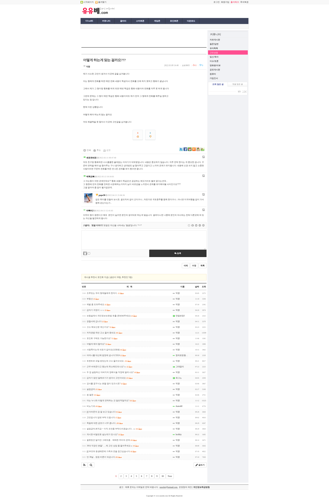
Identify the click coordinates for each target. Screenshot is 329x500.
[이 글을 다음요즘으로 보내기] (190, 150)
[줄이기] (203, 225)
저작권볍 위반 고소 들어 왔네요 (102, 333)
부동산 (91, 299)
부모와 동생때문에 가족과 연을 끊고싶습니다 (110, 451)
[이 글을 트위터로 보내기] (181, 150)
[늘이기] (196, 225)
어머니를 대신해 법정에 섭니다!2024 (104, 355)
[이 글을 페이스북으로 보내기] (185, 150)
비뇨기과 (92, 406)
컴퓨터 (213, 74)
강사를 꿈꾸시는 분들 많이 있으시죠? (104, 383)
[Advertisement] (158, 11)
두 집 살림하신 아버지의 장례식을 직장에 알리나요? (111, 372)
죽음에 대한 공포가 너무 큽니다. (103, 423)
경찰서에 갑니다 (95, 321)
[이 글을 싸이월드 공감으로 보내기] (194, 149)
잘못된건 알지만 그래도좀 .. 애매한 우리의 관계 (109, 440)
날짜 (197, 286)
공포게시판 (215, 69)
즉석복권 (244, 2)
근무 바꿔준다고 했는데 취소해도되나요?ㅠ (107, 366)
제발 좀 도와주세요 (96, 304)
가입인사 (214, 78)
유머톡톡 (214, 48)
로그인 (217, 2)
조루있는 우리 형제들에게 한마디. (103, 293)
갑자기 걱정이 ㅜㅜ (96, 310)
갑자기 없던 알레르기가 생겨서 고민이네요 (107, 378)
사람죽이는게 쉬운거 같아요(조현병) (104, 349)
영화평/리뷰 (215, 65)
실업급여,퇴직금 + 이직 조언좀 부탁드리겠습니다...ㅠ (112, 429)
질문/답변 (214, 44)
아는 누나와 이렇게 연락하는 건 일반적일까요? (109, 400)
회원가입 (225, 2)
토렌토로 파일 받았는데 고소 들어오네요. (107, 361)
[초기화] (200, 225)
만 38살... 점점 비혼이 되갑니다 (102, 457)
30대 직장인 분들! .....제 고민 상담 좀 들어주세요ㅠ (111, 446)
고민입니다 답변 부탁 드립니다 (102, 417)
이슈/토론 (214, 61)
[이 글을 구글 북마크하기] (198, 150)
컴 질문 (91, 395)
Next (170, 476)
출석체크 (235, 2)
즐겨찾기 (102, 2)
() (86, 225)
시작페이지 (88, 2)
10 (163, 476)
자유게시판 (215, 40)
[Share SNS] (203, 157)
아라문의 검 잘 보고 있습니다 (103, 412)
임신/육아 (214, 57)
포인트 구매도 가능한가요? (100, 338)
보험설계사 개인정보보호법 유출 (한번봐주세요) (110, 316)
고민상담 (214, 52)
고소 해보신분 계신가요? (99, 327)
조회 (204, 286)
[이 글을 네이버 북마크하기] (202, 150)
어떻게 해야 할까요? (97, 344)
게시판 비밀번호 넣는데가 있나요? (103, 434)
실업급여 (92, 389)
